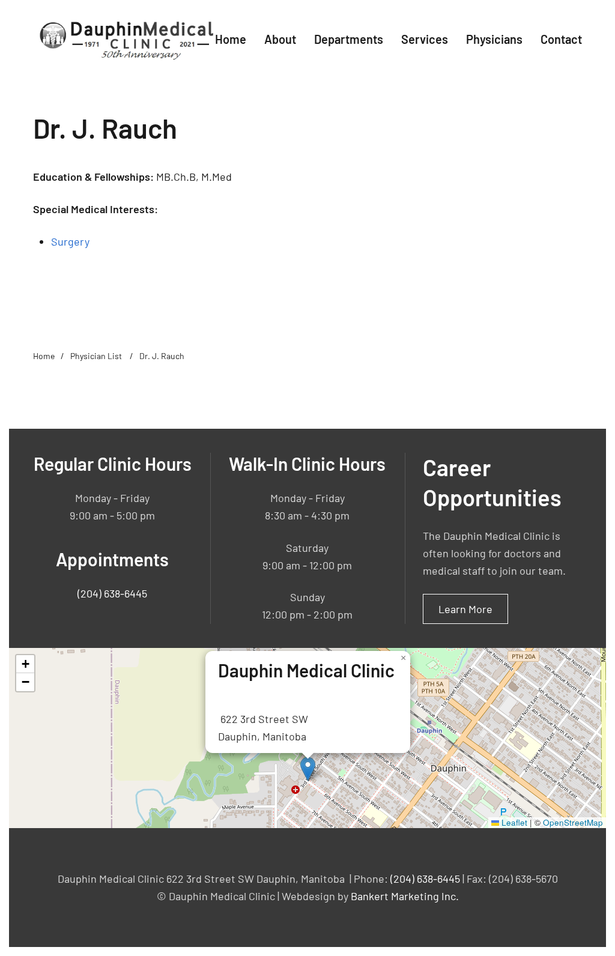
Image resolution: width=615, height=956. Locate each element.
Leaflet (513, 822)
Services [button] (424, 39)
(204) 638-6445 (112, 593)
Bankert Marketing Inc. (405, 896)
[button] (307, 769)
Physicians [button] (494, 39)
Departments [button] (348, 39)
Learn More (465, 609)
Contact (561, 39)
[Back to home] (124, 39)
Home (230, 39)
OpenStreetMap (573, 822)
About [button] (280, 39)
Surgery (70, 241)
